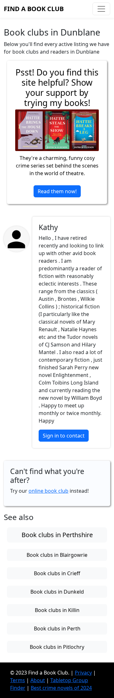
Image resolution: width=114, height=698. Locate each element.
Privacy (83, 672)
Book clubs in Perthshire (57, 534)
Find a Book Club (34, 8)
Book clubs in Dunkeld (57, 591)
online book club (48, 490)
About (37, 680)
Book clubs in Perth (57, 628)
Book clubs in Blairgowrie (57, 554)
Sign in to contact (64, 435)
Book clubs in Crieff (57, 573)
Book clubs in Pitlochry (57, 646)
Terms (17, 680)
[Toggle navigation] (101, 9)
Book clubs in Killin (57, 610)
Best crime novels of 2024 (61, 687)
